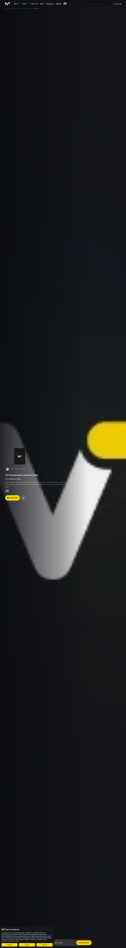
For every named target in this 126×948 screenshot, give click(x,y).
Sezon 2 (30, 8)
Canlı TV (34, 3)
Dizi (15, 3)
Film (24, 3)
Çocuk (58, 3)
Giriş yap (117, 3)
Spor (42, 3)
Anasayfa (8, 8)
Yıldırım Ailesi (22, 8)
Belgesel (50, 3)
